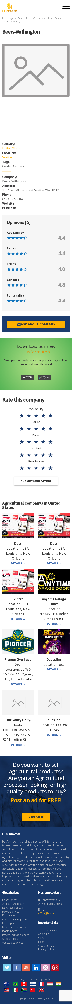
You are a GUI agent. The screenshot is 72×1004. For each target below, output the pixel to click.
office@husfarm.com (50, 913)
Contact (43, 938)
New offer (36, 817)
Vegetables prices (12, 942)
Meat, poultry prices (14, 927)
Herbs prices (9, 923)
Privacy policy (46, 949)
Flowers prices (10, 911)
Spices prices (10, 938)
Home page (8, 18)
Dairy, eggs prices (12, 907)
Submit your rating (36, 481)
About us (43, 934)
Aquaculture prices (13, 904)
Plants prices (9, 931)
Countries (38, 18)
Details (18, 563)
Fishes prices (10, 900)
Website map (46, 945)
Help (41, 941)
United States (54, 18)
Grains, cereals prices (15, 919)
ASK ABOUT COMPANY (38, 324)
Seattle (7, 157)
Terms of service (48, 930)
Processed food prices (15, 935)
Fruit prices (8, 915)
